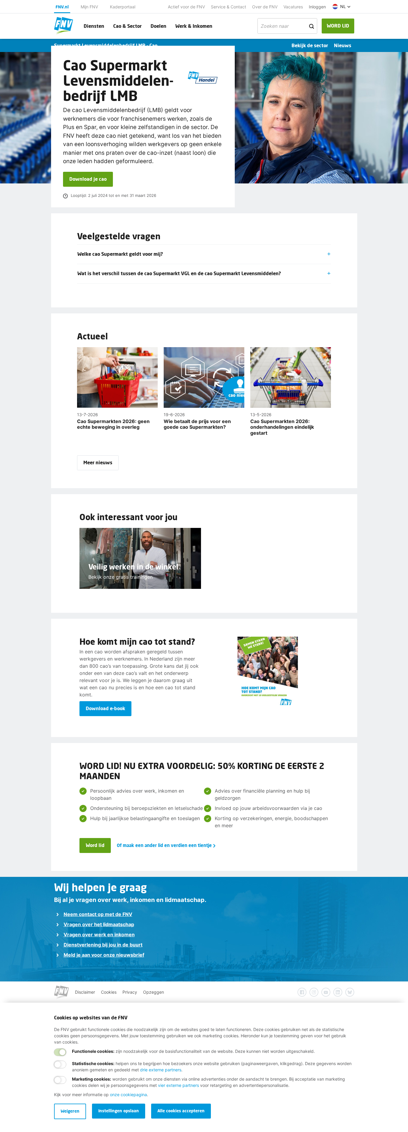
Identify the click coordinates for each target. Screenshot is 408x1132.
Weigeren (70, 1110)
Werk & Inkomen (193, 26)
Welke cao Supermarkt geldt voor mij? (120, 254)
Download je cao (88, 179)
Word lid (95, 845)
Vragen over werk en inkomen (99, 935)
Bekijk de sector (310, 45)
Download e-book (105, 708)
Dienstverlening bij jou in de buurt (103, 945)
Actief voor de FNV (186, 6)
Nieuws (342, 45)
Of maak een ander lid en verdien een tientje (164, 845)
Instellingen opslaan (118, 1110)
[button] (341, 6)
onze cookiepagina (128, 1094)
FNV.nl (62, 6)
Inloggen (317, 6)
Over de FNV (264, 6)
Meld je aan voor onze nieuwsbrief (104, 955)
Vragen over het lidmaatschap (99, 924)
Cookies (108, 992)
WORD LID (338, 25)
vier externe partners (178, 1085)
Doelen (158, 26)
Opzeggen (153, 992)
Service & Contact (228, 6)
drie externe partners (160, 1069)
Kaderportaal (122, 6)
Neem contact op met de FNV (98, 914)
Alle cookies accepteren (181, 1110)
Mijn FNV (89, 6)
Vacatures (293, 6)
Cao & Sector (127, 26)
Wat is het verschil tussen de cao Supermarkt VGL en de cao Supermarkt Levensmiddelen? (179, 273)
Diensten (94, 26)
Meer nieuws (97, 462)
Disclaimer (85, 992)
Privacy (129, 992)
